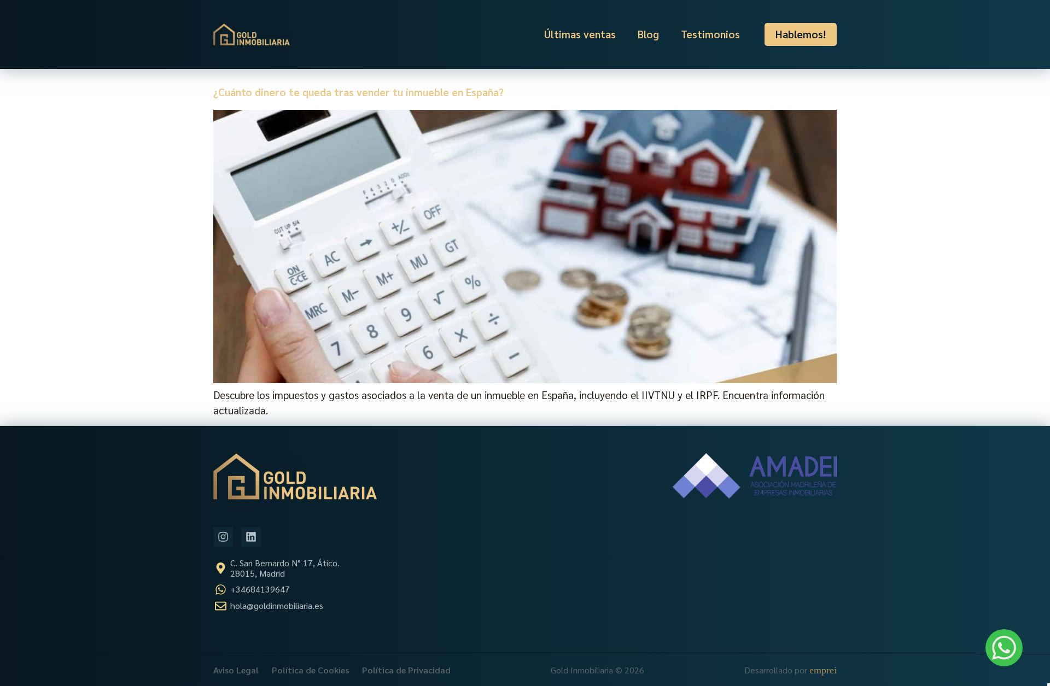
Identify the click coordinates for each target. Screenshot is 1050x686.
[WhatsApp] (1004, 647)
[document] (525, 343)
